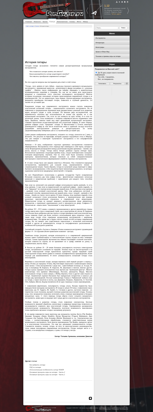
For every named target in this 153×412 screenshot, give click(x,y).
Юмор (85, 22)
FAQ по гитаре (35, 367)
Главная (28, 22)
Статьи (52, 22)
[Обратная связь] (122, 2)
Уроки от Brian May (102, 52)
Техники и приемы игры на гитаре (108, 56)
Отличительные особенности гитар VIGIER (46, 370)
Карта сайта (111, 408)
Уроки (45, 22)
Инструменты (100, 38)
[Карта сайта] (117, 2)
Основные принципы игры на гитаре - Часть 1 (47, 374)
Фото (79, 22)
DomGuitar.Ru (103, 408)
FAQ (127, 408)
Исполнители (62, 22)
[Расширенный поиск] (125, 2)
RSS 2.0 (101, 409)
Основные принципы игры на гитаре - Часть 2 (47, 372)
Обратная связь (120, 408)
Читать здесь (116, 14)
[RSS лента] (127, 2)
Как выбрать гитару (37, 365)
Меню (111, 33)
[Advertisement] (58, 44)
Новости (37, 22)
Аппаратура (100, 42)
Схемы (72, 22)
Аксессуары (100, 47)
